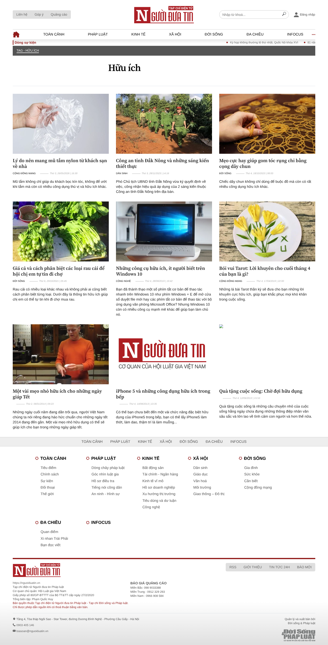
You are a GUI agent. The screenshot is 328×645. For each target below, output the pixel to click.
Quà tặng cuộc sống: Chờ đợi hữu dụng (260, 391)
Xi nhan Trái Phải (54, 539)
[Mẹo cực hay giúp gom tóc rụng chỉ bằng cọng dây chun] (267, 124)
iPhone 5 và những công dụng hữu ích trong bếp (163, 394)
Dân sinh (122, 173)
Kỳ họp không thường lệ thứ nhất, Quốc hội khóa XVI (253, 42)
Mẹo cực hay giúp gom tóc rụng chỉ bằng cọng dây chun (263, 163)
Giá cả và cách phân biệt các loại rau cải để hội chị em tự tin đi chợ (58, 271)
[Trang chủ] (164, 15)
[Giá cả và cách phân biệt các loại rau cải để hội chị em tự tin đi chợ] (61, 231)
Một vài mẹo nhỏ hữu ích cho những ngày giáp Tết (57, 394)
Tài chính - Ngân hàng (160, 474)
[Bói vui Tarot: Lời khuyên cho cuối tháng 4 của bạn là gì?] (267, 231)
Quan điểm (49, 532)
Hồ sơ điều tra (102, 481)
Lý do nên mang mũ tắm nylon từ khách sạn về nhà (60, 163)
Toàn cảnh (53, 34)
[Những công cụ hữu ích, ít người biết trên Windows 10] (164, 231)
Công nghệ (123, 281)
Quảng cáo (59, 14)
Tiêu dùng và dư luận (159, 501)
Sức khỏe (252, 474)
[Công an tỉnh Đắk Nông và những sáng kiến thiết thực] (164, 124)
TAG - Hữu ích (28, 50)
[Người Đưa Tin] (101, 570)
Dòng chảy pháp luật (108, 468)
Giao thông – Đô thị (208, 494)
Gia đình (251, 468)
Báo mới (304, 567)
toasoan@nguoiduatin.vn (32, 631)
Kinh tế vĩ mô (153, 481)
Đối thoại (48, 487)
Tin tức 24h (279, 567)
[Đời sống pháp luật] (264, 635)
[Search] (284, 14)
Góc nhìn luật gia (105, 474)
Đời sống (214, 34)
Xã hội (175, 34)
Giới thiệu (252, 567)
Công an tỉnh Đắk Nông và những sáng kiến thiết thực (162, 163)
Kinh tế (138, 34)
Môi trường (202, 487)
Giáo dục (200, 474)
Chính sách (50, 474)
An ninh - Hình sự (105, 494)
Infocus (295, 34)
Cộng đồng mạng (24, 173)
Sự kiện (47, 481)
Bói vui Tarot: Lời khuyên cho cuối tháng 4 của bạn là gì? (264, 271)
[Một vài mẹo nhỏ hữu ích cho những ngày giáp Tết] (61, 354)
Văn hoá (200, 481)
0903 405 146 (25, 625)
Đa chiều (255, 34)
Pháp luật (98, 34)
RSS (232, 567)
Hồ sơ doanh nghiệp (158, 487)
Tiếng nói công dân (106, 487)
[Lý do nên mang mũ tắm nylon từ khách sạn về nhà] (61, 124)
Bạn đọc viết (51, 545)
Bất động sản (153, 468)
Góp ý (39, 14)
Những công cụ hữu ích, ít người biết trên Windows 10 (160, 271)
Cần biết (251, 481)
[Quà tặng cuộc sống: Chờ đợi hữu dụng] (267, 354)
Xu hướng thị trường (158, 494)
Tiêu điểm (48, 468)
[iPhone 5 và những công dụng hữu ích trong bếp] (164, 354)
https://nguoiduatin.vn (26, 583)
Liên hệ (21, 14)
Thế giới (47, 494)
